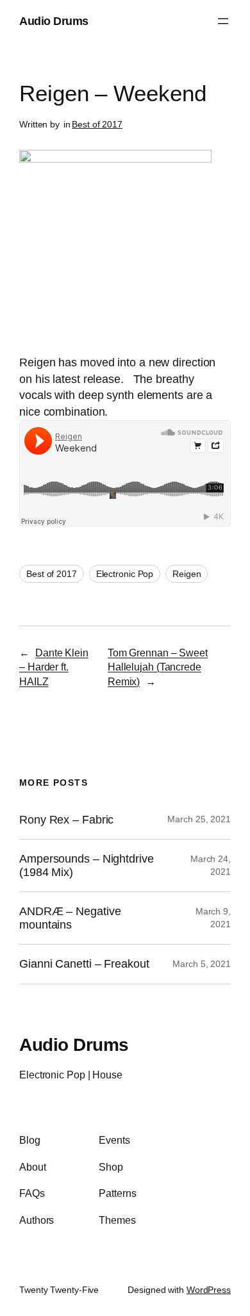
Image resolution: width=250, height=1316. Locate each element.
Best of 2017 (97, 124)
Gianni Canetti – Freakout (84, 963)
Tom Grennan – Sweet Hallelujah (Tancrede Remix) (158, 667)
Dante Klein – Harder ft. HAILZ (53, 667)
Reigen (186, 574)
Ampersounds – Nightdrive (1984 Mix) (86, 865)
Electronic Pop (125, 574)
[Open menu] (223, 21)
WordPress (209, 1290)
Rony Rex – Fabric (66, 819)
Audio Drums (53, 21)
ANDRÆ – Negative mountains (70, 918)
